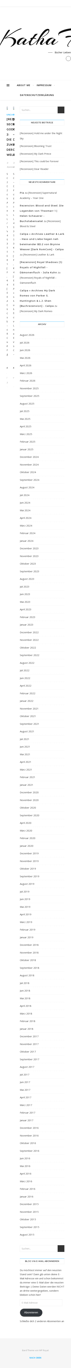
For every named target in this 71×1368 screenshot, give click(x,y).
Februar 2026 (27, 380)
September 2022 (29, 655)
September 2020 (29, 815)
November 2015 (29, 1211)
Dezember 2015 (29, 1204)
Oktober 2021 (28, 716)
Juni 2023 (25, 594)
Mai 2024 (25, 510)
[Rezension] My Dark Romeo (36, 311)
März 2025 (26, 434)
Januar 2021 (26, 784)
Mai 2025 (25, 418)
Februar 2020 (27, 838)
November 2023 (29, 556)
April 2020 (25, 822)
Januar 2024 (26, 540)
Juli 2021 (24, 739)
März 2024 (26, 525)
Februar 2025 (27, 441)
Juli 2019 (24, 891)
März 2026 (26, 373)
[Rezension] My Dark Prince (35, 153)
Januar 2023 (26, 624)
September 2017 (29, 1059)
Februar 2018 (27, 1021)
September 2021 (29, 723)
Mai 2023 (25, 601)
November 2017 (29, 1044)
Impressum (44, 85)
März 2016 (26, 1181)
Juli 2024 (24, 495)
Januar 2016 (26, 1196)
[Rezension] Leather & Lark (38, 254)
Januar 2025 (26, 449)
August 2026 (27, 334)
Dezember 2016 (29, 1127)
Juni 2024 (25, 502)
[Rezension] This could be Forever (39, 161)
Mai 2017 (25, 1089)
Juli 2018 (24, 983)
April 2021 (25, 761)
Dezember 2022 (29, 632)
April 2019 (25, 914)
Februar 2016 (27, 1188)
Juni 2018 (25, 990)
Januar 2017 (26, 1120)
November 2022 (29, 639)
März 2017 (26, 1105)
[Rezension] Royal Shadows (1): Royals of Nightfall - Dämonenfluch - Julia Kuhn (41, 267)
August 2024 (27, 487)
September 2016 (29, 1150)
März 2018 (26, 1013)
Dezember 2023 (29, 548)
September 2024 (29, 479)
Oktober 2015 (28, 1219)
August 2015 (27, 1234)
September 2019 (29, 876)
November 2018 (29, 952)
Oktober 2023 (28, 563)
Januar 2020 (26, 845)
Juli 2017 (24, 1074)
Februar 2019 (27, 929)
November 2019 (29, 861)
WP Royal (44, 1350)
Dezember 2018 (29, 944)
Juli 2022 (24, 670)
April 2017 (25, 1097)
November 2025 (29, 388)
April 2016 (25, 1173)
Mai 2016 (25, 1166)
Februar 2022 (27, 693)
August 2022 (27, 662)
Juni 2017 (25, 1082)
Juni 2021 (25, 746)
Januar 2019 (26, 937)
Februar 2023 (27, 617)
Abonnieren (31, 1312)
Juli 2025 (24, 411)
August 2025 (27, 403)
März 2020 (26, 830)
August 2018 (27, 975)
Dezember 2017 (29, 1036)
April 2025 (25, 426)
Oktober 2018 (28, 960)
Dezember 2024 (29, 456)
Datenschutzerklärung (37, 95)
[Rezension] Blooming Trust (36, 146)
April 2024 (25, 517)
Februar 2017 (27, 1112)
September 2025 (29, 395)
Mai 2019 (25, 906)
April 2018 (25, 1005)
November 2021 (29, 708)
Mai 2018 (25, 998)
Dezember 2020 (29, 792)
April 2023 (25, 609)
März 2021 (26, 769)
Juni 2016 (25, 1158)
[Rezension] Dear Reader (34, 169)
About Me (23, 85)
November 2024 (29, 464)
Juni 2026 (25, 350)
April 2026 (25, 365)
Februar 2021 (27, 777)
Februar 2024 (27, 533)
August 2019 (27, 883)
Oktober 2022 (28, 647)
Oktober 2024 (28, 472)
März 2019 (26, 922)
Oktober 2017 (28, 1051)
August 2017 (27, 1066)
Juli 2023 (24, 586)
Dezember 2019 (29, 853)
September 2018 (29, 967)
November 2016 (29, 1135)
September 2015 (29, 1227)
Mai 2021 (25, 754)
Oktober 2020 (28, 807)
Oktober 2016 (28, 1143)
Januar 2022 (26, 700)
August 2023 (27, 578)
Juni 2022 (25, 678)
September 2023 (29, 571)
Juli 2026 (24, 342)
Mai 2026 (25, 357)
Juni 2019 (25, 899)
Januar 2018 (26, 1028)
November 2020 (29, 800)
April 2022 (25, 685)
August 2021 (27, 731)
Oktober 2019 (28, 868)
